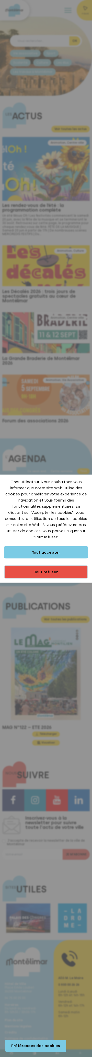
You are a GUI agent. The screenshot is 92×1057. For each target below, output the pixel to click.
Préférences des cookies (35, 1045)
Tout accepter (46, 552)
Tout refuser (46, 572)
